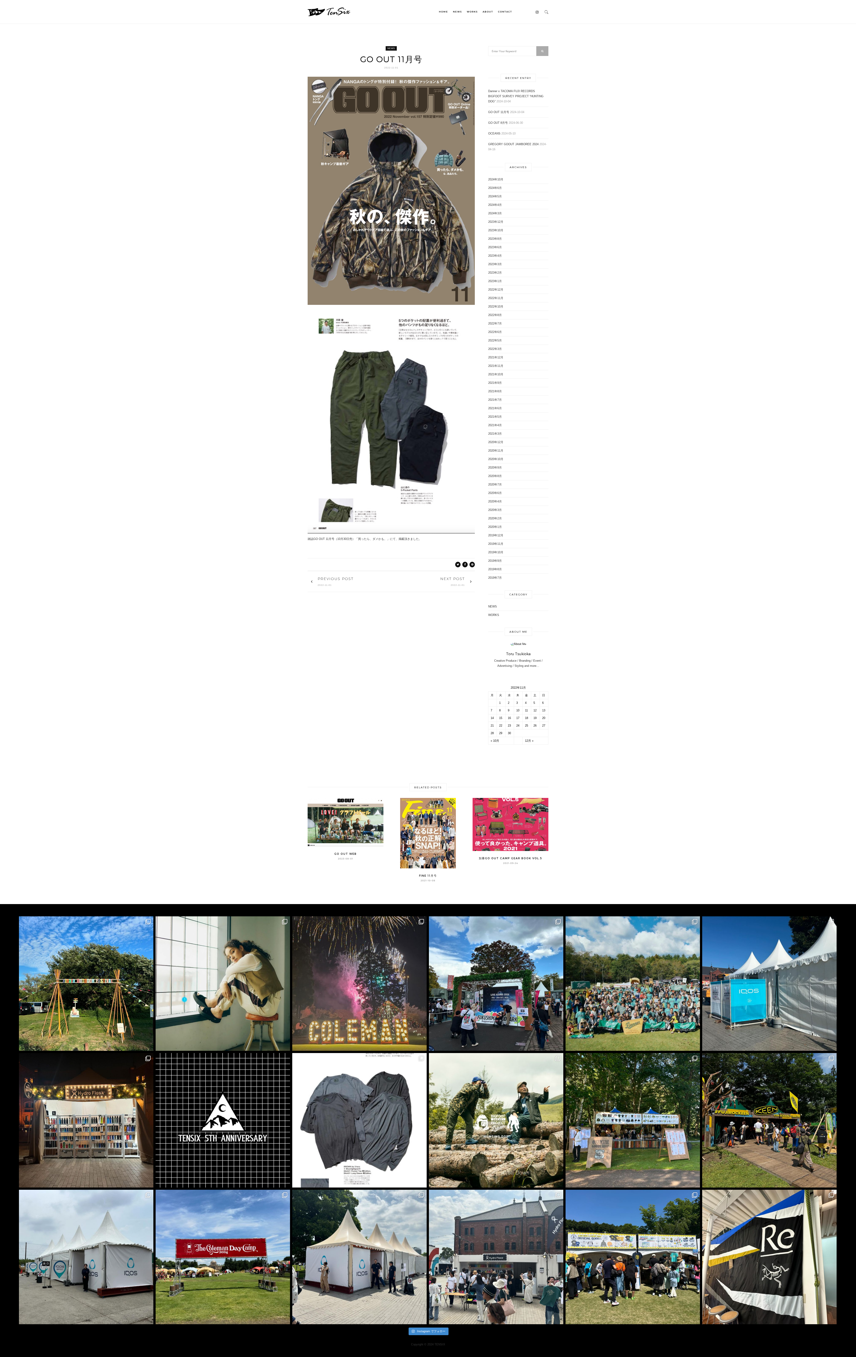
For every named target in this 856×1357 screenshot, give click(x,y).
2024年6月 (495, 188)
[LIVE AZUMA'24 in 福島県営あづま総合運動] (496, 983)
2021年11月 (495, 366)
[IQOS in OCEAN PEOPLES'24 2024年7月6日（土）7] (86, 1257)
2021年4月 (495, 425)
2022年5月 (495, 340)
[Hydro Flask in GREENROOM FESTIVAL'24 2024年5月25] (496, 1257)
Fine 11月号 (428, 875)
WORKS (472, 11)
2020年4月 (495, 501)
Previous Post (336, 579)
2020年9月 (495, 467)
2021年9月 (495, 382)
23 (509, 725)
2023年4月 (495, 255)
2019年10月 (495, 552)
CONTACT (505, 11)
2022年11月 (495, 298)
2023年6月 (495, 247)
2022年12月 (495, 289)
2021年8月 (495, 391)
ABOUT (488, 11)
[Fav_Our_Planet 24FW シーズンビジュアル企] (223, 983)
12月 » (529, 740)
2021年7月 (495, 399)
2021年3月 (495, 433)
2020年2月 (495, 518)
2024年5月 (495, 196)
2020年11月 (495, 450)
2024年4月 (495, 205)
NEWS (457, 11)
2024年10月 (495, 179)
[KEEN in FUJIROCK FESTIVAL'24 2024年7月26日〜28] (769, 1120)
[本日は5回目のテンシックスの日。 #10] (223, 1120)
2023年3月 (495, 264)
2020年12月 (495, 442)
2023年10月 (495, 230)
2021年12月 (495, 357)
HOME (443, 11)
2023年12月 (495, 221)
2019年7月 (495, 577)
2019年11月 (495, 543)
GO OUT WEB (345, 853)
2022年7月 (495, 323)
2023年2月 (495, 272)
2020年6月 (495, 493)
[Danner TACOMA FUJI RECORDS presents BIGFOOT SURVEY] (496, 1120)
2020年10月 (495, 459)
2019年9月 (495, 560)
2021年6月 (495, 408)
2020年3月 (495, 510)
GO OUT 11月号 (498, 112)
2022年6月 (495, 332)
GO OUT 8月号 (498, 122)
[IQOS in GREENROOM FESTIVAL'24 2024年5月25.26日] (359, 1257)
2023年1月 (495, 281)
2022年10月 (495, 306)
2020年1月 (495, 527)
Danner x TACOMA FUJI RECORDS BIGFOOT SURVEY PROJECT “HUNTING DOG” (515, 96)
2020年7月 (495, 484)
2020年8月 (495, 476)
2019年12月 (495, 535)
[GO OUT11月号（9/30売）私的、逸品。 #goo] (359, 1120)
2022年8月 (495, 315)
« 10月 (495, 740)
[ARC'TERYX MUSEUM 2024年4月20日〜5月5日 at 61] (769, 1257)
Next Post (452, 579)
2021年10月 (495, 374)
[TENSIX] (329, 11)
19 (535, 718)
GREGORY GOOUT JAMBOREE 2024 (513, 144)
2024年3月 (495, 213)
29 (500, 733)
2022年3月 (495, 349)
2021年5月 (495, 416)
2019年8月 (495, 569)
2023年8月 (495, 238)
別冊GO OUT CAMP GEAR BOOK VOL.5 (510, 858)
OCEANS (494, 133)
